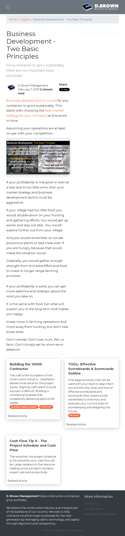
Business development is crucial (31, 100)
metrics (74, 415)
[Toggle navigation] (7, 7)
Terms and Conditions (99, 514)
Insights (25, 19)
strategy (46, 407)
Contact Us (91, 503)
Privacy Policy (94, 509)
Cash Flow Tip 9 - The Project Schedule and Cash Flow (33, 445)
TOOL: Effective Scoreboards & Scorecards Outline (91, 368)
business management (24, 407)
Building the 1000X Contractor (26, 366)
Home (13, 19)
